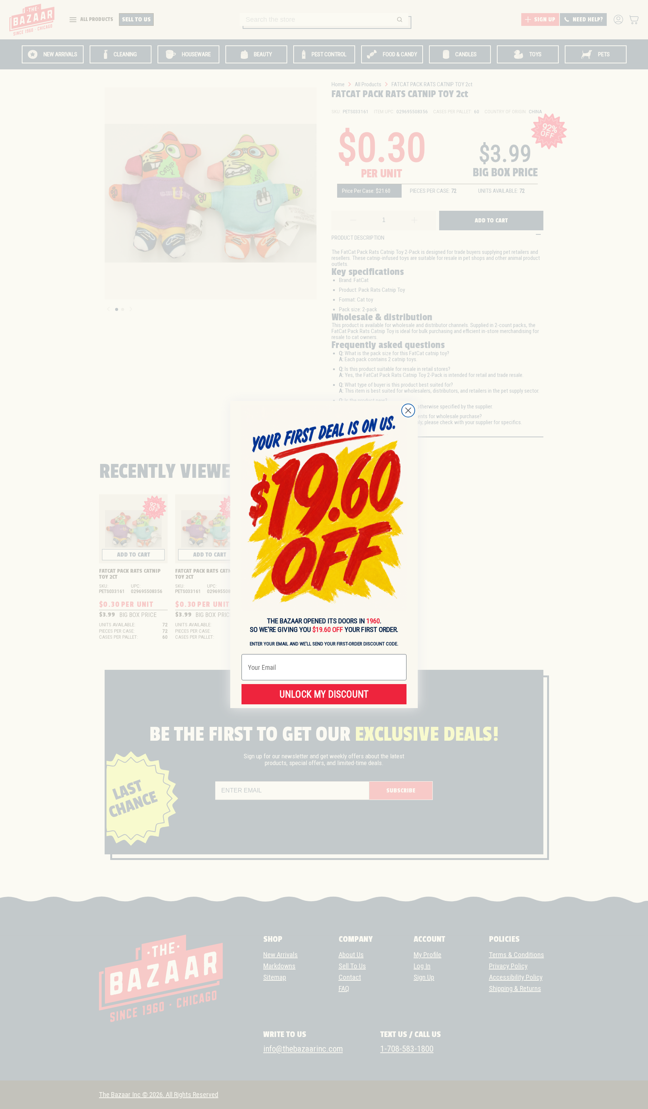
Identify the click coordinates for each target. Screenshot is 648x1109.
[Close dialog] (408, 410)
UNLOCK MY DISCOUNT (324, 694)
